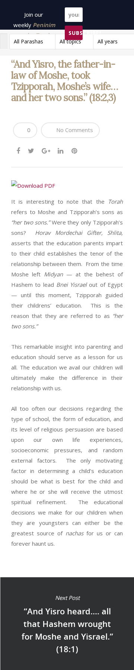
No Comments (74, 130)
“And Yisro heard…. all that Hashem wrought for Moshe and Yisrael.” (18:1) (67, 623)
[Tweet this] (31, 149)
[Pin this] (75, 149)
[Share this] (19, 149)
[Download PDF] (33, 185)
